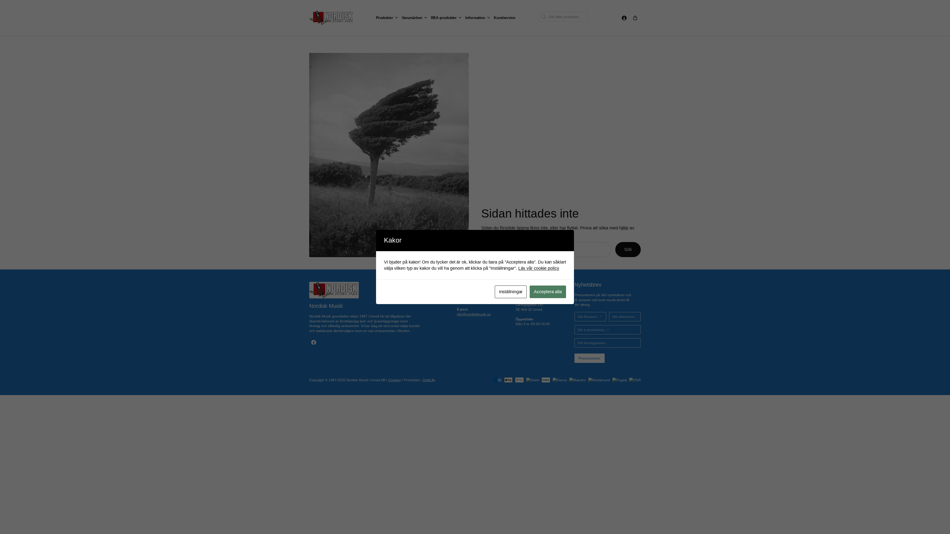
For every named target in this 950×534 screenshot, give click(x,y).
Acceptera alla (548, 291)
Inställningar (511, 291)
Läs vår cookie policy (538, 268)
